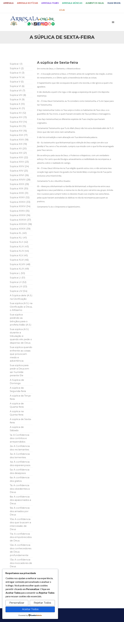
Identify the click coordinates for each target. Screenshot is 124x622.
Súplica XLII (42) (19, 241)
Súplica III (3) (17, 72)
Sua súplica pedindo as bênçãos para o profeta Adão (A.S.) (20, 319)
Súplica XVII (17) (19, 135)
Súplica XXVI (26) (19, 175)
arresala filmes (50, 3)
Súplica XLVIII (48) (20, 264)
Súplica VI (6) (17, 86)
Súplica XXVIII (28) (20, 179)
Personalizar (16, 602)
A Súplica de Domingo (17, 381)
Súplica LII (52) (18, 282)
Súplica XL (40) (18, 233)
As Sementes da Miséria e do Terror (33, 52)
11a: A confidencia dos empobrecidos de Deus (21, 537)
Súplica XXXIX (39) (20, 228)
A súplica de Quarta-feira (17, 405)
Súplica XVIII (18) (19, 139)
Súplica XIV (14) (18, 121)
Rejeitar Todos (42, 602)
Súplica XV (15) (18, 126)
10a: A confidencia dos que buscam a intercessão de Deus (20, 524)
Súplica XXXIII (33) (20, 201)
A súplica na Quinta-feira (17, 413)
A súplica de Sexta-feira (21, 421)
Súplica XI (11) (17, 108)
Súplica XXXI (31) (19, 193)
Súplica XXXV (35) (20, 210)
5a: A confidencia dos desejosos (19, 471)
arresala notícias (27, 3)
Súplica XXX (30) (19, 188)
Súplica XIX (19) (18, 144)
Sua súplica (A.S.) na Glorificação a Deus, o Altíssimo (21, 306)
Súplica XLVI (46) (19, 259)
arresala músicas (72, 3)
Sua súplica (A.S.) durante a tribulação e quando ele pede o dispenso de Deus (21, 336)
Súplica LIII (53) (18, 286)
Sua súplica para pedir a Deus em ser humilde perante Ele (19, 370)
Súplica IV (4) (17, 77)
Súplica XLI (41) (18, 237)
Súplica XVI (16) (18, 130)
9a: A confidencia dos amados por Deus (19, 511)
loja (62, 10)
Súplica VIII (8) (18, 95)
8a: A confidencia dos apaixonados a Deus (20, 500)
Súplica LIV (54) (18, 291)
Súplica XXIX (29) (19, 184)
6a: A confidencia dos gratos (19, 479)
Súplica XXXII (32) (20, 197)
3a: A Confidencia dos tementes (20, 455)
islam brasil (114, 3)
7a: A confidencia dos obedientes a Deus (20, 489)
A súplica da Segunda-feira (18, 389)
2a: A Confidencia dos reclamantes (20, 448)
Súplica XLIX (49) (19, 268)
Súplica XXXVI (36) (20, 215)
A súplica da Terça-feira (20, 397)
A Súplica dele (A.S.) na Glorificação (21, 297)
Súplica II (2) (17, 68)
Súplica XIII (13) (18, 117)
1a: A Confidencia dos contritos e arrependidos (19, 438)
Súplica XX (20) (18, 148)
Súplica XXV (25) (19, 170)
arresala (8, 3)
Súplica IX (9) (17, 99)
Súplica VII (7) (17, 90)
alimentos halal (95, 3)
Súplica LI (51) (17, 277)
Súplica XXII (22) (19, 157)
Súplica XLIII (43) (19, 246)
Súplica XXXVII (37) (20, 219)
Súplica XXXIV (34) (20, 206)
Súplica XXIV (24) (19, 166)
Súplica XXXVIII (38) (21, 224)
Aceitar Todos (30, 609)
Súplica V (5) (17, 81)
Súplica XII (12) (18, 112)
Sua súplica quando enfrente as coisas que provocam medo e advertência (21, 354)
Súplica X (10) (17, 104)
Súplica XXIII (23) (19, 161)
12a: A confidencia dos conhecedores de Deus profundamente (20, 550)
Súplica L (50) (17, 273)
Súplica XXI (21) (18, 152)
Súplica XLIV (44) (19, 250)
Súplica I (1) (16, 63)
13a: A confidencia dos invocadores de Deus (21, 563)
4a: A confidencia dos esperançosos (20, 463)
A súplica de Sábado (17, 429)
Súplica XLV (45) (19, 255)
